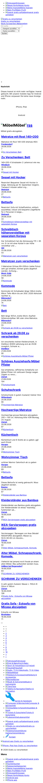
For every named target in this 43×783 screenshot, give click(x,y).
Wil (2, 248)
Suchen (4, 33)
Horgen (4, 444)
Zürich (4, 377)
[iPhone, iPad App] (19, 745)
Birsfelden (6, 614)
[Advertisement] (21, 57)
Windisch (5, 165)
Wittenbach (6, 397)
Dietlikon (5, 348)
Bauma (4, 487)
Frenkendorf (6, 144)
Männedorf (6, 298)
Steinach (5, 189)
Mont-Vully (6, 273)
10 (6, 652)
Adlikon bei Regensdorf (11, 566)
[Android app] (17, 741)
